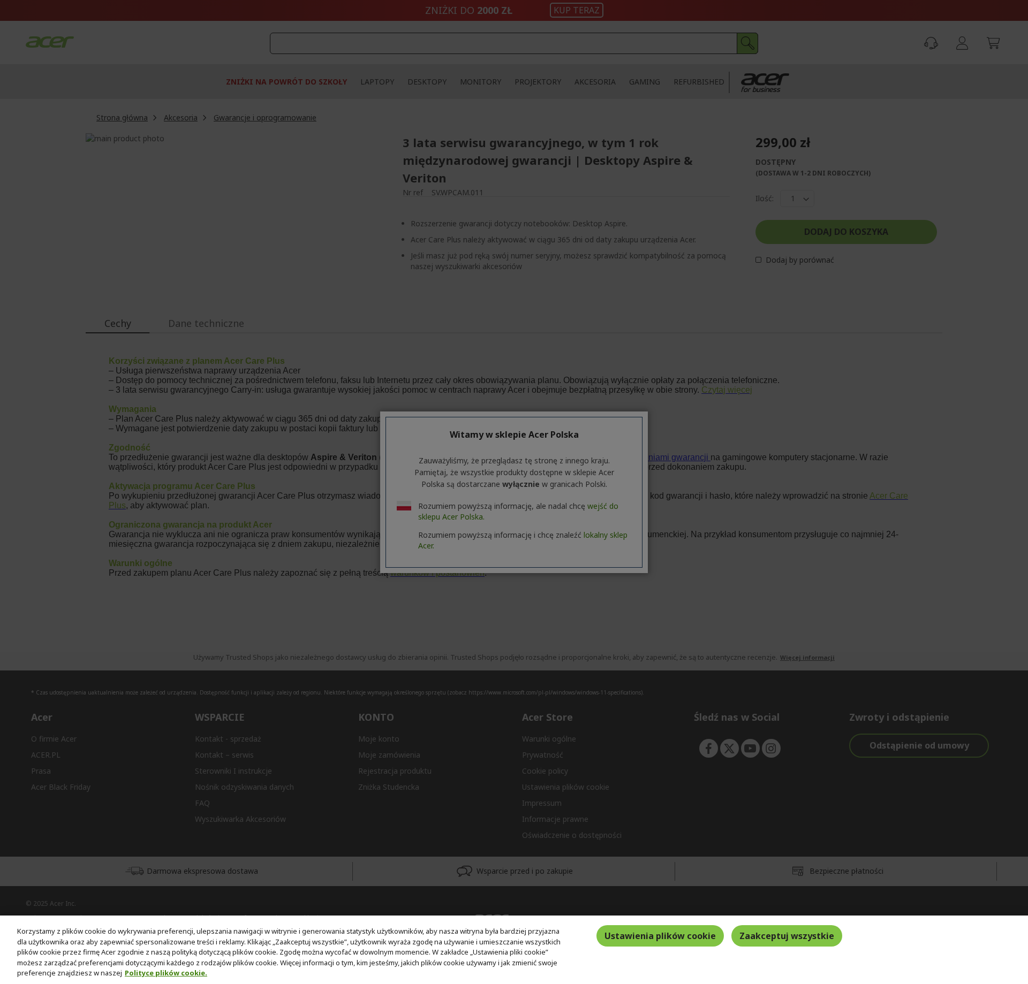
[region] (514, 950)
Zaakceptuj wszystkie (786, 936)
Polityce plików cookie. (166, 973)
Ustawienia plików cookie (660, 936)
